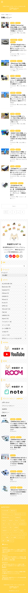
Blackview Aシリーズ (7, 514)
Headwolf (17, 517)
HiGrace (4, 520)
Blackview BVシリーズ (7, 517)
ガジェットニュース (15, 534)
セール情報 (13, 537)
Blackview (20, 69)
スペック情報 (5, 537)
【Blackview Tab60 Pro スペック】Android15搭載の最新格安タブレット (18, 492)
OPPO (3, 524)
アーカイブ (4, 272)
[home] (21, 256)
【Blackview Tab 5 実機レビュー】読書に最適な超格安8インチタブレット (18, 65)
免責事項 (4, 409)
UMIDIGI (21, 104)
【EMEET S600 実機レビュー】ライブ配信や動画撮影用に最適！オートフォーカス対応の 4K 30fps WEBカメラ (18, 136)
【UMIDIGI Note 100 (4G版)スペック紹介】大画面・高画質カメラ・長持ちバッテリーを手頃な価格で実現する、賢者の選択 (18, 443)
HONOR (10, 520)
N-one (22, 520)
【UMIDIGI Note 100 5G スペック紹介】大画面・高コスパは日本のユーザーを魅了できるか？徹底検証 (14, 566)
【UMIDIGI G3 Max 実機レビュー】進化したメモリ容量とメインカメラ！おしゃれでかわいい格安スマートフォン (18, 98)
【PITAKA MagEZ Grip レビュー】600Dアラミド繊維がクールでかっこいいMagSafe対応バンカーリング (18, 48)
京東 (3, 540)
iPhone (16, 520)
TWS (10, 527)
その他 (20, 32)
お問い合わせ (5, 402)
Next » (14, 206)
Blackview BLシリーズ (20, 514)
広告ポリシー (5, 412)
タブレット (21, 537)
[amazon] (17, 256)
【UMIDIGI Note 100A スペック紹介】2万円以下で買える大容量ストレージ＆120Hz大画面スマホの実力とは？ (18, 425)
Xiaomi (23, 159)
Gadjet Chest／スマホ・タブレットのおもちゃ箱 (14, 584)
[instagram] (10, 256)
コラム (24, 534)
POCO (9, 524)
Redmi (19, 159)
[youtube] (14, 256)
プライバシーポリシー (8, 406)
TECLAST (4, 527)
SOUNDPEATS (22, 524)
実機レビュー (17, 55)
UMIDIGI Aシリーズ (6, 530)
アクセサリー (22, 54)
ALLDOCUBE (5, 510)
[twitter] (6, 256)
